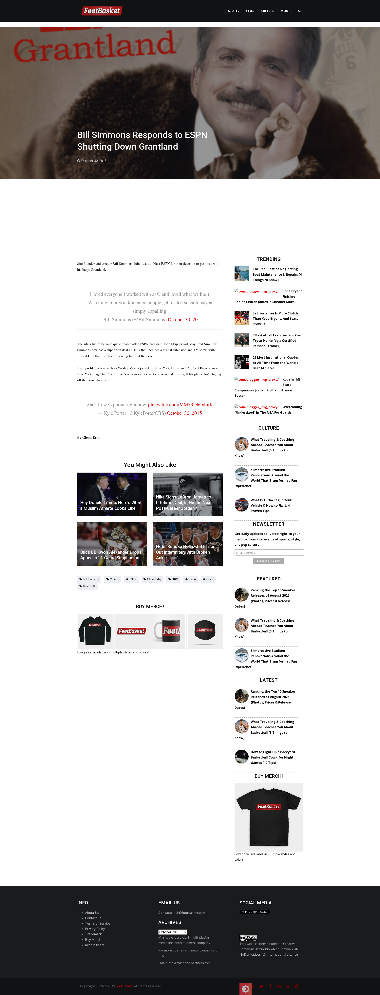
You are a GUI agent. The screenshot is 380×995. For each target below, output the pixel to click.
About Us (92, 913)
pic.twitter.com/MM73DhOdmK (180, 404)
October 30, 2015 (185, 319)
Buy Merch (93, 939)
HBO (175, 579)
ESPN (133, 579)
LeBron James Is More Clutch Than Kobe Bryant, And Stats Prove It (275, 318)
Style (250, 11)
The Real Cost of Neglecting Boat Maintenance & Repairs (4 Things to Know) (277, 274)
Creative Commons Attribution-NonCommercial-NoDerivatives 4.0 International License (268, 949)
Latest (192, 579)
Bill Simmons (91, 579)
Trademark (93, 934)
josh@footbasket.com (189, 913)
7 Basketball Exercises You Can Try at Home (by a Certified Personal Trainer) (277, 340)
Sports (233, 11)
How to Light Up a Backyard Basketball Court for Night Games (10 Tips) (273, 757)
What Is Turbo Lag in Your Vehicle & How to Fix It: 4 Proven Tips (271, 505)
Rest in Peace (95, 945)
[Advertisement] (190, 208)
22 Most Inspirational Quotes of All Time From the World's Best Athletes (276, 362)
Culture (267, 11)
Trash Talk (89, 586)
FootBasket (124, 986)
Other (209, 579)
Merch (286, 11)
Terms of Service (97, 923)
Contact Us (93, 918)
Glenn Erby (154, 579)
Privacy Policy (95, 929)
